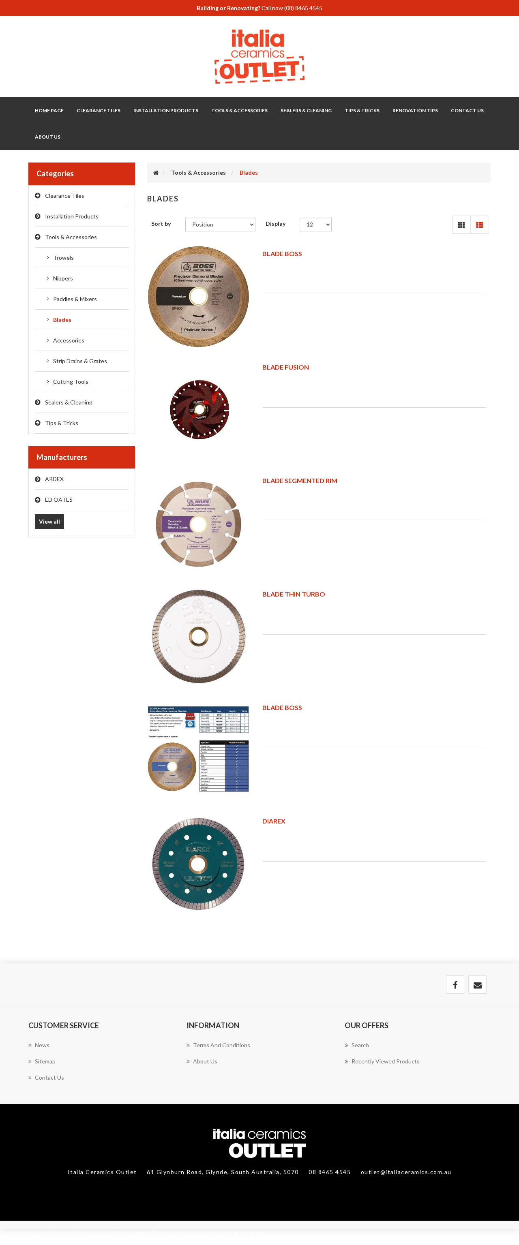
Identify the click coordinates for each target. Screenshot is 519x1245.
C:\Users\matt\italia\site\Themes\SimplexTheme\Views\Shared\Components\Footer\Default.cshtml (135, 1232)
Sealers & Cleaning (68, 402)
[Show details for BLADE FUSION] (198, 410)
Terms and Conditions (221, 1045)
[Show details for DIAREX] (198, 864)
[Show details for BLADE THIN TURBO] (198, 637)
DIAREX (273, 821)
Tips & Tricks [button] (362, 110)
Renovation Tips (415, 110)
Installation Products (72, 216)
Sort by (161, 223)
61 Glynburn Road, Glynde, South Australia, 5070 (223, 1171)
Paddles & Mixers (75, 298)
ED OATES (59, 499)
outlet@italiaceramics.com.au (406, 1171)
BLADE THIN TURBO (293, 594)
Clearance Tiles (98, 110)
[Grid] (462, 225)
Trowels (63, 257)
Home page (49, 110)
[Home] (156, 172)
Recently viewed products (386, 1061)
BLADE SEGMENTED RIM (299, 480)
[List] (480, 225)
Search (360, 1045)
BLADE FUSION (285, 367)
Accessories (68, 340)
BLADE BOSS (282, 253)
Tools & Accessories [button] (239, 110)
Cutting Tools (70, 381)
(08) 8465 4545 (303, 7)
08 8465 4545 (331, 1171)
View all (49, 521)
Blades (62, 319)
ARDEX (54, 478)
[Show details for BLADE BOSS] (198, 296)
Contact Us (467, 110)
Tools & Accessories (71, 236)
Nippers (63, 278)
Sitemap (45, 1061)
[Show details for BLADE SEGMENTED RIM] (198, 523)
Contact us (49, 1077)
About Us (47, 137)
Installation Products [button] (165, 110)
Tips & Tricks (61, 422)
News (42, 1045)
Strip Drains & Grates (80, 360)
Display (275, 223)
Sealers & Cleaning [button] (306, 110)
